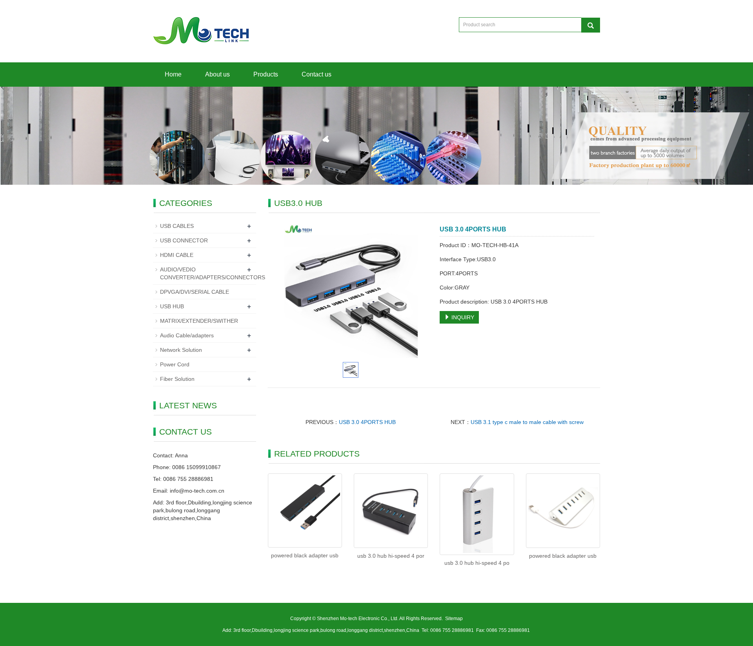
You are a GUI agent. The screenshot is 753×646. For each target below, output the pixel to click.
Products (265, 74)
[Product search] (590, 25)
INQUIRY (462, 317)
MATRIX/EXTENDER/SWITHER (199, 321)
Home (173, 74)
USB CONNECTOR (184, 240)
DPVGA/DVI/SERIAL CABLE (194, 292)
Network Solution (181, 350)
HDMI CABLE (176, 255)
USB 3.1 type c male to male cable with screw (527, 422)
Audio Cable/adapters (187, 335)
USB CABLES (177, 226)
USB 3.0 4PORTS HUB (367, 422)
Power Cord (174, 364)
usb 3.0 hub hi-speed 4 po (476, 563)
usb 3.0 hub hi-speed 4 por (390, 556)
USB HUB (172, 306)
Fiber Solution (177, 379)
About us (217, 74)
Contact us (316, 74)
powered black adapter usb (304, 555)
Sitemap (454, 618)
